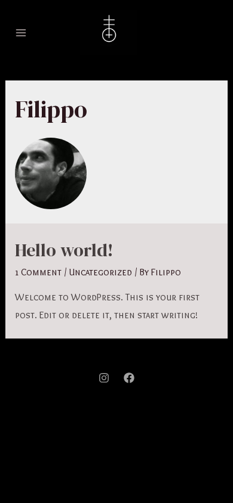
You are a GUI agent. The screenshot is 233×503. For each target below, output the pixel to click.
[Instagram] (104, 377)
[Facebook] (129, 377)
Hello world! (64, 250)
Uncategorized (100, 272)
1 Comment (38, 272)
